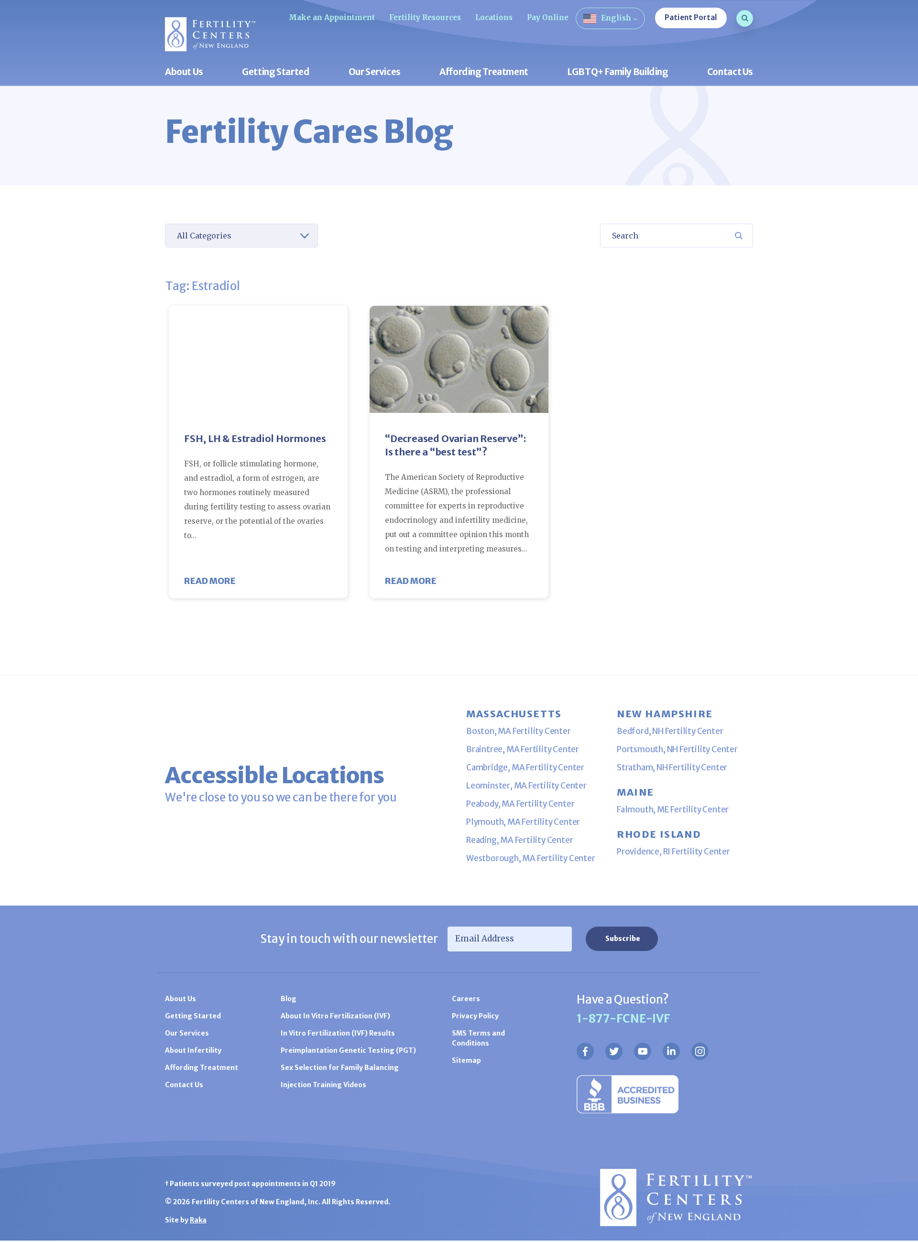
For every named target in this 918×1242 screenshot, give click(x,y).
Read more (210, 580)
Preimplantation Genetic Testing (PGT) (348, 1050)
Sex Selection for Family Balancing (340, 1067)
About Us (184, 72)
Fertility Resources (425, 17)
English (616, 17)
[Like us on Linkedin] (671, 1051)
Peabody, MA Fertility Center (520, 804)
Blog (288, 998)
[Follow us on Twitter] (614, 1051)
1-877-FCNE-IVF (623, 1018)
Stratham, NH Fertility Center (672, 767)
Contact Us (730, 72)
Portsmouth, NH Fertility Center (677, 749)
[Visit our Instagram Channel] (700, 1051)
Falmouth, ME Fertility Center (673, 809)
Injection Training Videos (323, 1084)
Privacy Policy (475, 1016)
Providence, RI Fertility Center (673, 851)
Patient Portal (691, 17)
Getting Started (275, 72)
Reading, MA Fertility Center (519, 840)
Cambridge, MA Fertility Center (525, 767)
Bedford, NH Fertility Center (670, 731)
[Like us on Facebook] (585, 1051)
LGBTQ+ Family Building (617, 72)
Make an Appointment (332, 17)
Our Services (375, 72)
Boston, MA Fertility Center (518, 731)
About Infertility (193, 1050)
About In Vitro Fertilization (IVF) (335, 1016)
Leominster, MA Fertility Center (526, 785)
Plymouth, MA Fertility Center (523, 822)
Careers (466, 998)
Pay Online (547, 17)
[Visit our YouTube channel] (642, 1051)
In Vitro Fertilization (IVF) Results (338, 1033)
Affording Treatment (483, 72)
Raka (198, 1220)
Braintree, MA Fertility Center (522, 749)
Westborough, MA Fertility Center (530, 858)
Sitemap (466, 1060)
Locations (494, 17)
